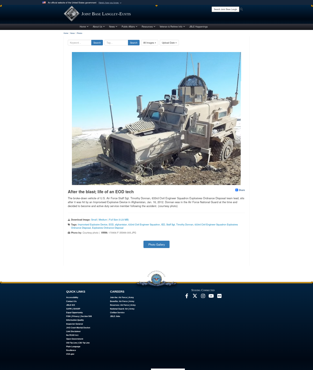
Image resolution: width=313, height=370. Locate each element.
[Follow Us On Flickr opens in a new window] (219, 297)
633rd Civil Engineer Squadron (144, 224)
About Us (97, 26)
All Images (149, 42)
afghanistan (121, 224)
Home (83, 26)
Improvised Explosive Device (92, 224)
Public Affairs (128, 26)
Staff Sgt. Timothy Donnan (179, 224)
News (112, 26)
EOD (111, 224)
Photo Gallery (156, 244)
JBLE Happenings (198, 26)
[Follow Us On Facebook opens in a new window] (187, 297)
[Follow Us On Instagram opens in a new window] (203, 297)
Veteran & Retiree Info (171, 26)
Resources (147, 26)
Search (97, 42)
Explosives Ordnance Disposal (107, 227)
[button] (110, 2)
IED (163, 224)
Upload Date (168, 42)
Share (242, 190)
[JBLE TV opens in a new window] (211, 297)
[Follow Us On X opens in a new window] (195, 297)
